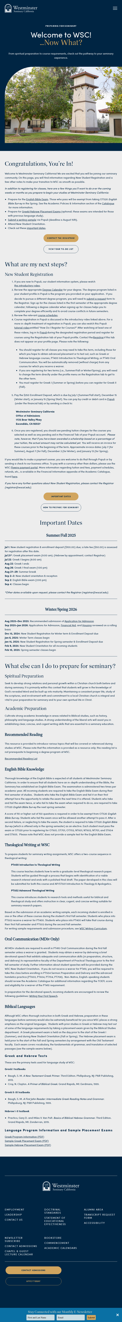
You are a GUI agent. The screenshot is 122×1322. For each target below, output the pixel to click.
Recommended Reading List (21, 758)
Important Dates (61, 496)
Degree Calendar (52, 289)
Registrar (98, 337)
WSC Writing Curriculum (93, 928)
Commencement (56, 1242)
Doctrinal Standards (52, 1211)
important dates (36, 228)
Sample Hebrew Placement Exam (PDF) (28, 1145)
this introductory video (27, 285)
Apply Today (33, 1281)
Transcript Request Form (99, 1216)
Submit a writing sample (22, 219)
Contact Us (14, 1219)
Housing (87, 625)
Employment (14, 1209)
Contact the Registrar (61, 238)
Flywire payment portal (24, 467)
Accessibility (94, 1222)
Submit (91, 1317)
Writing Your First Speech (43, 996)
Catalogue (108, 203)
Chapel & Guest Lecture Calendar (19, 1252)
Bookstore (53, 1237)
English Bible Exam (37, 199)
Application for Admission (79, 621)
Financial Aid (68, 625)
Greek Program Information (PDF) (24, 1136)
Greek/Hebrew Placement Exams (41, 211)
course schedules (48, 315)
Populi (43, 332)
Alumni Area (93, 1209)
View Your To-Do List (61, 249)
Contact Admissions (21, 1246)
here (14, 476)
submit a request (96, 298)
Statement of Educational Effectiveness (55, 1221)
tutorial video (22, 327)
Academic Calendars (60, 1248)
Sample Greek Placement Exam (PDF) (27, 1140)
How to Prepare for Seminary (61, 507)
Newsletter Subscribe (14, 1239)
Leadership (13, 1214)
